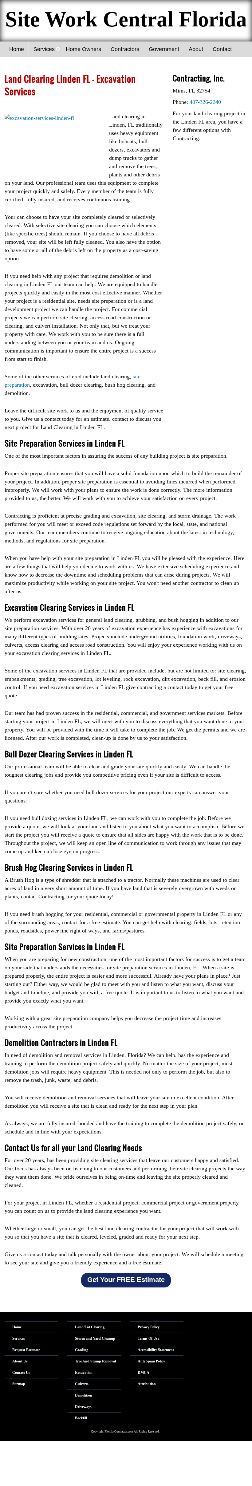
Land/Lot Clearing (89, 1327)
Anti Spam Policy (151, 1361)
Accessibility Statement (156, 1350)
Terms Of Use (148, 1338)
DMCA (143, 1372)
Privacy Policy (148, 1327)
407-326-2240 (205, 102)
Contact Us (21, 1372)
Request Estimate (26, 1350)
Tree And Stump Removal (95, 1361)
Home (17, 1327)
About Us (20, 1361)
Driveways (83, 1407)
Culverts (82, 1384)
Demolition (83, 1395)
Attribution (147, 1384)
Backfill (81, 1418)
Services (18, 1338)
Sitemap (18, 1384)
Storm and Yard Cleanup (95, 1338)
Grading (81, 1350)
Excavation (84, 1372)
